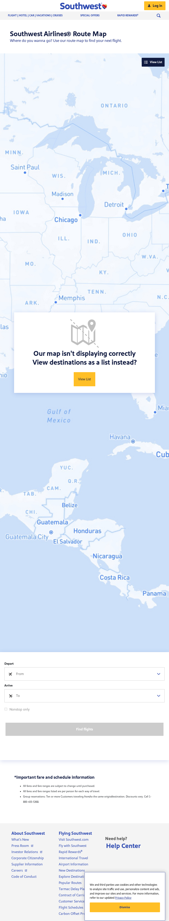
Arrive (8, 685)
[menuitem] (39, 15)
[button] (84, 6)
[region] (124, 896)
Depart (9, 664)
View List (156, 62)
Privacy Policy (123, 898)
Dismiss (124, 907)
